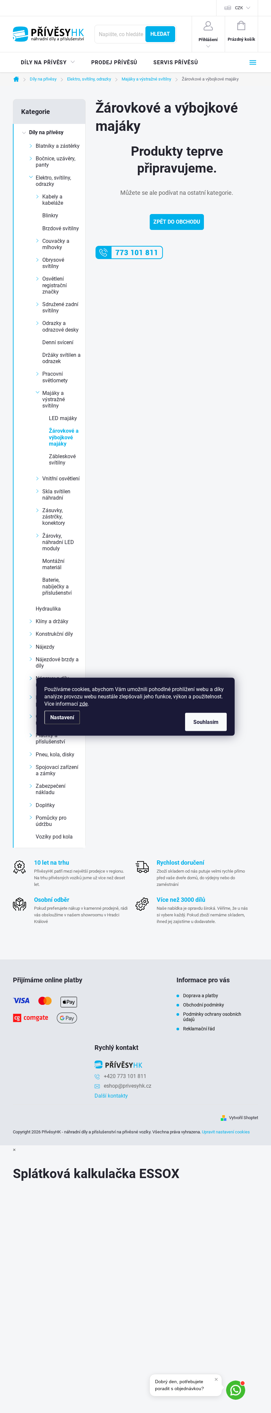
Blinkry (50, 215)
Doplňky (45, 805)
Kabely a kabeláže (52, 199)
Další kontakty (111, 1096)
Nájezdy (45, 647)
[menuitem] (48, 62)
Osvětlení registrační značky (54, 285)
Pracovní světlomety (55, 377)
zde (83, 703)
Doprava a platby (200, 995)
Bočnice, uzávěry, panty (55, 161)
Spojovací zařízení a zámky (57, 770)
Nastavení (62, 717)
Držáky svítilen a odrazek (61, 358)
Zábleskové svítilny (62, 459)
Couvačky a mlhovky (55, 244)
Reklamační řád (199, 1028)
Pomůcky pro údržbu (51, 821)
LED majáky (63, 418)
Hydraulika (48, 609)
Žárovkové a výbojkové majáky (64, 437)
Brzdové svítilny (60, 228)
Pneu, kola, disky (55, 754)
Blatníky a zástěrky (58, 146)
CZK (239, 7)
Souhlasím (205, 722)
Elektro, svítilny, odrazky (53, 181)
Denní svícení (57, 342)
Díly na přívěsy (46, 132)
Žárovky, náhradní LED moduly (58, 542)
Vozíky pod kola (54, 837)
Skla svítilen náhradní (56, 494)
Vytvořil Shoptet (243, 1117)
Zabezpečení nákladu (50, 789)
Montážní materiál (53, 564)
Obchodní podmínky (203, 1004)
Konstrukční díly (54, 634)
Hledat (160, 34)
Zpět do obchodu (176, 222)
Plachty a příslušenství (50, 738)
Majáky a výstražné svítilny (53, 399)
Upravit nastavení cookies (226, 1131)
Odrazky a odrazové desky (60, 326)
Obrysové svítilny (53, 263)
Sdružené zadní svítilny (60, 307)
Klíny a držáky (52, 621)
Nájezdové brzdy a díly (57, 662)
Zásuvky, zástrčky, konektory (53, 516)
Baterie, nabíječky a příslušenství (57, 586)
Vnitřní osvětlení (61, 478)
